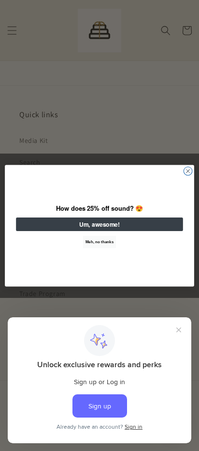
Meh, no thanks (99, 241)
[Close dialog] (188, 171)
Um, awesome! (99, 224)
